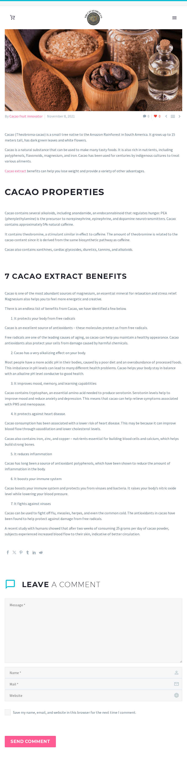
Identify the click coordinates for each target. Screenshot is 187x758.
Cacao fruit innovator (26, 116)
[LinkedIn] (34, 552)
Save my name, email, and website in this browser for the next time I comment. (74, 712)
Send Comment (30, 741)
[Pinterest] (21, 552)
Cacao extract (15, 171)
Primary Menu (174, 17)
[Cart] (12, 17)
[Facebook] (8, 552)
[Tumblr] (27, 552)
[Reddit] (41, 552)
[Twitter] (14, 552)
